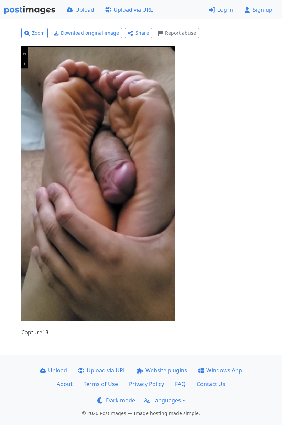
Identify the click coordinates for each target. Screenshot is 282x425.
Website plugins (166, 370)
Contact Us (211, 384)
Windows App (224, 370)
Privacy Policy (146, 384)
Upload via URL (133, 9)
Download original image (90, 33)
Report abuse (180, 33)
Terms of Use (101, 384)
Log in (225, 9)
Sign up (262, 9)
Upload (84, 9)
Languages (166, 400)
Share (142, 33)
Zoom (38, 33)
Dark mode (120, 400)
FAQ (180, 384)
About (65, 384)
